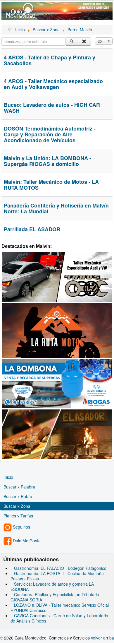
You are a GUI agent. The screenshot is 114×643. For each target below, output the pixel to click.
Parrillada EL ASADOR (32, 229)
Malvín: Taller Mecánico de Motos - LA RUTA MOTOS (51, 184)
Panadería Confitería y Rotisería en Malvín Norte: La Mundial (56, 208)
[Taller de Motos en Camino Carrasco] (57, 329)
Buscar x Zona (17, 506)
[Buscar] (72, 41)
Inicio (8, 477)
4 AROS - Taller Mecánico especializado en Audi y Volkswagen (53, 84)
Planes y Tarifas (18, 516)
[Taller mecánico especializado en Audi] (57, 276)
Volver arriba (102, 638)
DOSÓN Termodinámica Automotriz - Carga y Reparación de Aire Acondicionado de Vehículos (50, 134)
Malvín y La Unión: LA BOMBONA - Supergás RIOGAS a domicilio (47, 161)
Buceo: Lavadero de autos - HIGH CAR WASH (52, 107)
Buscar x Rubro (18, 496)
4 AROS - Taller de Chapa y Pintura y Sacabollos (49, 60)
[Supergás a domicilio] (57, 383)
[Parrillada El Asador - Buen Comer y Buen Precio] (57, 433)
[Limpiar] (84, 41)
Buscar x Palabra (19, 487)
